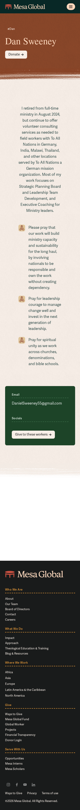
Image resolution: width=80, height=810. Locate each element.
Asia (8, 678)
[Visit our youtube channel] (25, 784)
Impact (9, 638)
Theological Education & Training (26, 648)
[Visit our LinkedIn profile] (33, 784)
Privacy (32, 793)
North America (15, 696)
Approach (11, 643)
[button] (71, 6)
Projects (10, 730)
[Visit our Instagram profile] (8, 784)
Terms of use (50, 793)
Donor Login (13, 740)
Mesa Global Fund (17, 719)
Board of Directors (17, 609)
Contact (10, 614)
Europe (10, 684)
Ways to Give (13, 714)
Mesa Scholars (14, 769)
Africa (9, 672)
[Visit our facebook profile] (16, 784)
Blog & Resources (16, 653)
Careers (10, 620)
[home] (25, 6)
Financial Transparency (20, 735)
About (9, 599)
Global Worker (14, 724)
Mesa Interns (13, 763)
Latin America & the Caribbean (25, 690)
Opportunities (14, 758)
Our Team (11, 604)
